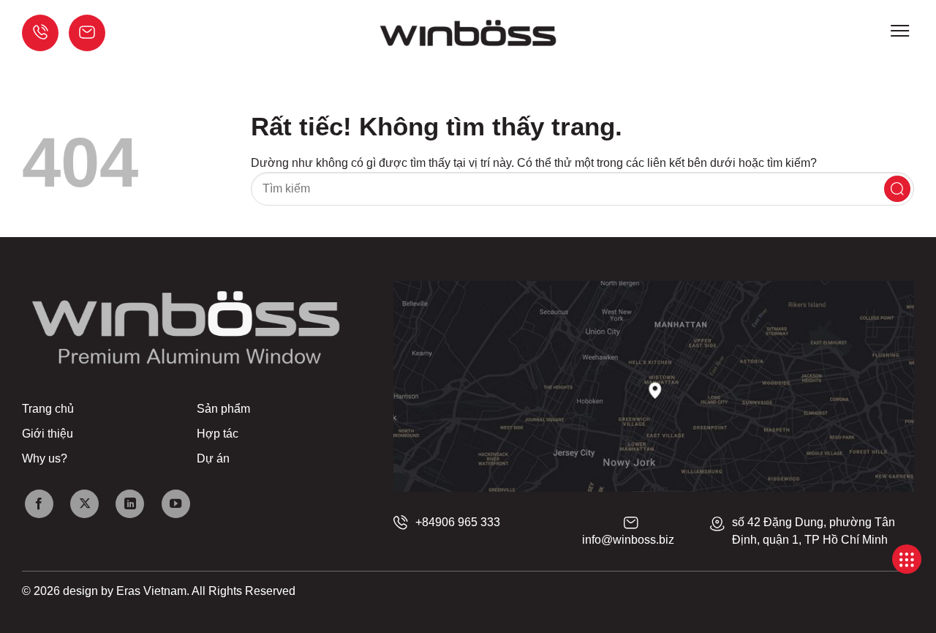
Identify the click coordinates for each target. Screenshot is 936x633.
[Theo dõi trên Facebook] (39, 504)
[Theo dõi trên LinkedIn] (130, 504)
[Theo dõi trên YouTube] (176, 504)
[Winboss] (468, 33)
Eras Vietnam (151, 591)
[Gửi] (897, 189)
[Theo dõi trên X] (84, 504)
